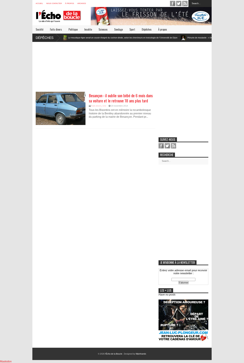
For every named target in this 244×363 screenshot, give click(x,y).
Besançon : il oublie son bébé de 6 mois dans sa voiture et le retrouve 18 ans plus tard (121, 98)
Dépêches (147, 29)
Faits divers (56, 29)
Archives (81, 3)
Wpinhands (141, 354)
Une (104, 106)
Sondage (118, 29)
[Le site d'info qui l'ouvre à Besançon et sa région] (63, 20)
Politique (73, 29)
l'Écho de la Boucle (114, 354)
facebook (172, 3)
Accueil (39, 3)
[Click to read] (171, 37)
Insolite (88, 29)
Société (39, 29)
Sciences (103, 29)
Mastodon (6, 361)
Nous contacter (54, 3)
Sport (132, 29)
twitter (178, 3)
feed (185, 3)
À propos (69, 3)
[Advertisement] (122, 65)
